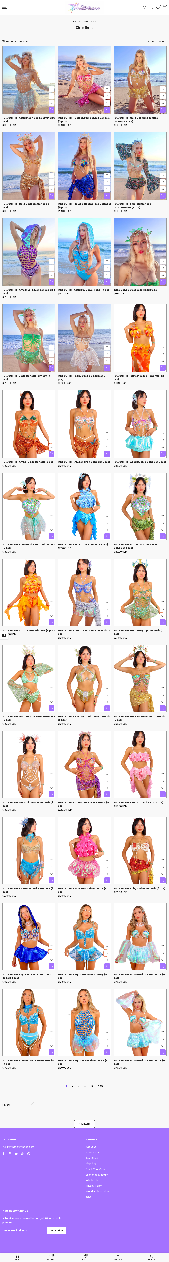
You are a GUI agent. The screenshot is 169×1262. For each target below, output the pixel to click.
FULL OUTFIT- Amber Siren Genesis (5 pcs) (84, 462)
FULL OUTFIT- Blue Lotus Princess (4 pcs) (83, 544)
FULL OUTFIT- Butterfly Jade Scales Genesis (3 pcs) (135, 546)
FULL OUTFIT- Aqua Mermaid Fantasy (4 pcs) (82, 976)
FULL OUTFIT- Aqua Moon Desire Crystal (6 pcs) (28, 119)
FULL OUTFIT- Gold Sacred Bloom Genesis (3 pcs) (139, 718)
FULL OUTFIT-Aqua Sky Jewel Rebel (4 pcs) (84, 290)
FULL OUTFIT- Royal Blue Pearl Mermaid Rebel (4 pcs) (26, 976)
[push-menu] (4, 7)
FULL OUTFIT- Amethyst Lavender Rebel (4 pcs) (28, 291)
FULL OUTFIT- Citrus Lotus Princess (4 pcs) (28, 630)
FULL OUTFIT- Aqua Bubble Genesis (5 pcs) (140, 462)
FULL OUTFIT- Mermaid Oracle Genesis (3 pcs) (27, 804)
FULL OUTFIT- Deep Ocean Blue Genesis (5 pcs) (84, 632)
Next (100, 1085)
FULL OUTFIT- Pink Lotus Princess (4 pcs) (138, 802)
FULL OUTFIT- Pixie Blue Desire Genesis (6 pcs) (27, 890)
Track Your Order (96, 1169)
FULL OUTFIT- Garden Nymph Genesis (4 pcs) (138, 632)
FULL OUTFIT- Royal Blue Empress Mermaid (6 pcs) (84, 205)
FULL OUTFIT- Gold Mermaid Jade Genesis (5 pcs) (84, 718)
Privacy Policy (94, 1186)
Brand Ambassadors (97, 1191)
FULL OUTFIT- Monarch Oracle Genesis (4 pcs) (83, 804)
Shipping (91, 1163)
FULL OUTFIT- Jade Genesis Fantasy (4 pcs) (26, 377)
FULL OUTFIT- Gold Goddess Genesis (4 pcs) (26, 205)
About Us (91, 1146)
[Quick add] (51, 110)
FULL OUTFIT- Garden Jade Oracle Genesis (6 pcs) (28, 718)
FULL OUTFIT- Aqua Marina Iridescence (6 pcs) (139, 976)
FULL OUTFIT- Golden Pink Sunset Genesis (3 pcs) (84, 119)
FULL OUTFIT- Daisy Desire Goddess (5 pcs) (81, 377)
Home (76, 21)
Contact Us (92, 1152)
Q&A (88, 1197)
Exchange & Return (97, 1174)
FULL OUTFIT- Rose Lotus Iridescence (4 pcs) (82, 890)
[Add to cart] (163, 282)
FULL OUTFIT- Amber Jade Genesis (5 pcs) (28, 462)
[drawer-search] (145, 7)
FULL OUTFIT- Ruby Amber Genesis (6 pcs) (139, 888)
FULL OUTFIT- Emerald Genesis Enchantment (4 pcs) (132, 205)
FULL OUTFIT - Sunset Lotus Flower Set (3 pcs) (139, 377)
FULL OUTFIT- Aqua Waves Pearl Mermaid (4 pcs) (28, 1062)
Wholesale (92, 1180)
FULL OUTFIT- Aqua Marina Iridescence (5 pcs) (139, 1062)
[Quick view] (51, 103)
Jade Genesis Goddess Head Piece (135, 290)
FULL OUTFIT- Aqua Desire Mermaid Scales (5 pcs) (28, 546)
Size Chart (92, 1158)
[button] (51, 89)
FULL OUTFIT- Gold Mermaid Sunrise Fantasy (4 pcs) (136, 119)
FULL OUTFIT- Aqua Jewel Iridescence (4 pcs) (83, 1062)
